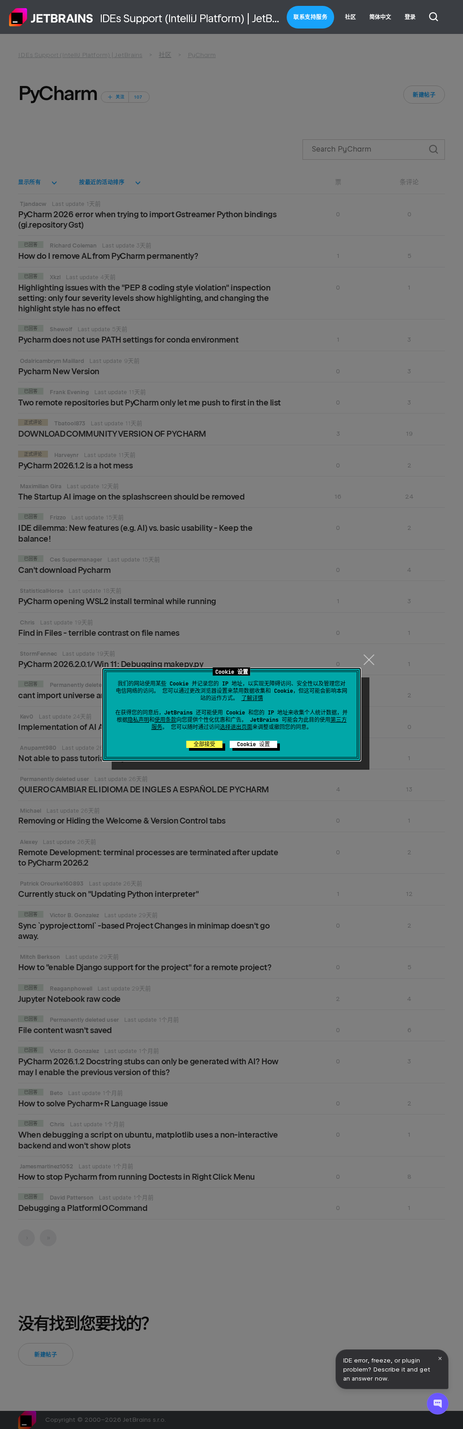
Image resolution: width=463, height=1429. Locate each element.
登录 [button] (410, 17)
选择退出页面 (236, 727)
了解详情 (252, 698)
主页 (51, 17)
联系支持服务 (310, 17)
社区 (350, 17)
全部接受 (204, 744)
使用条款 (165, 720)
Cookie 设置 (253, 744)
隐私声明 (138, 720)
